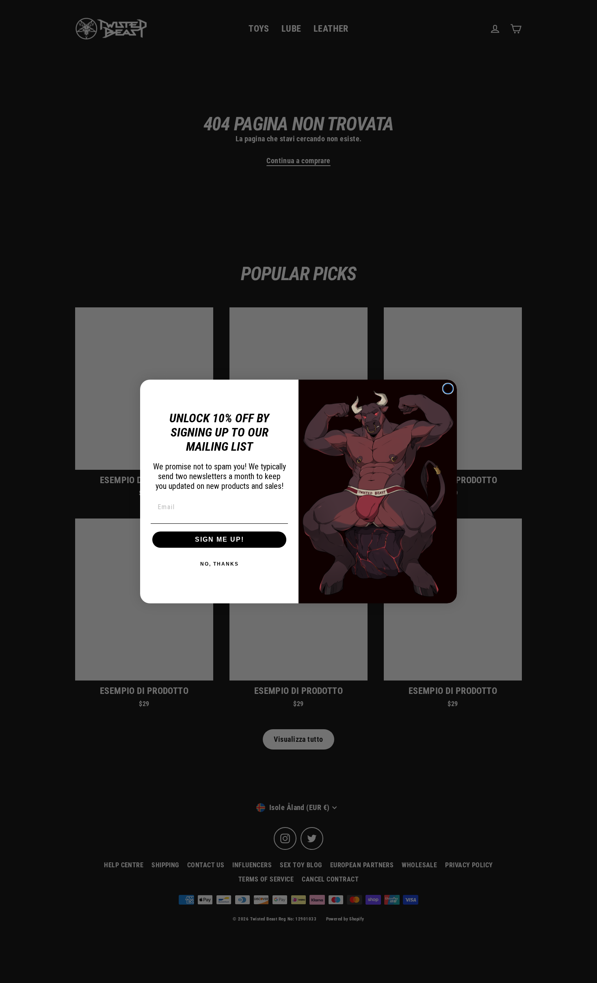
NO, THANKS (219, 564)
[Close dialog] (448, 388)
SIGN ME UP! (219, 539)
